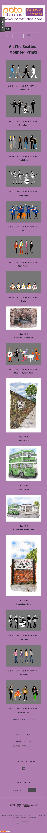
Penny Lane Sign (23, 604)
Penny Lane (24, 440)
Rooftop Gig (23, 712)
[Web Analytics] (5, 831)
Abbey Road (23, 89)
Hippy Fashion (23, 266)
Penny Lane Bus (23, 489)
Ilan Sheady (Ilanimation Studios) (23, 86)
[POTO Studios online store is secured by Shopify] (8, 29)
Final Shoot (24, 160)
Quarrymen (23, 639)
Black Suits (23, 125)
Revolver (23, 674)
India (23, 301)
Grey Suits (23, 195)
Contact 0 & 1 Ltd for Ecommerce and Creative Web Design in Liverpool (23, 822)
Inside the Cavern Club (23, 337)
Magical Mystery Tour (23, 373)
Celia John (23, 334)
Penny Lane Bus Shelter (23, 529)
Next (33, 719)
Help (23, 230)
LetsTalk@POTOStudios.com (23, 746)
